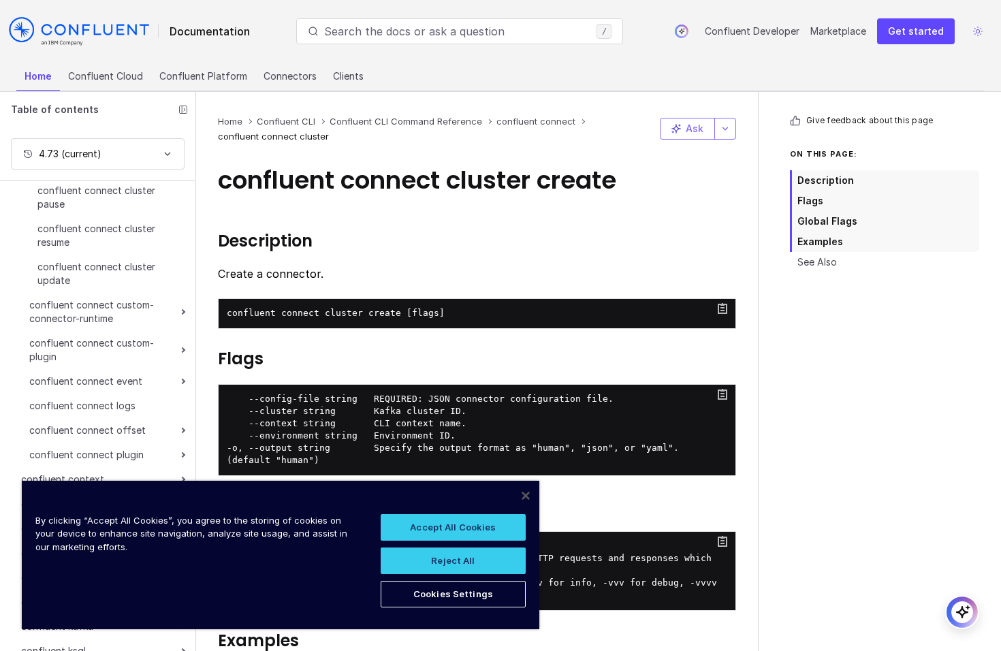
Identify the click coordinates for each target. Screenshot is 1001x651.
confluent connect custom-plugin (91, 349)
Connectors (290, 76)
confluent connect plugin (86, 454)
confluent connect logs (82, 405)
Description (825, 180)
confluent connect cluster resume (96, 235)
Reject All (453, 560)
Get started (916, 31)
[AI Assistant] (681, 31)
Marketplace (838, 31)
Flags (810, 200)
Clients (348, 76)
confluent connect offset (87, 430)
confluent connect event (85, 381)
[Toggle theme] (978, 31)
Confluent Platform (203, 76)
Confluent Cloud (105, 76)
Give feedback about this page (869, 120)
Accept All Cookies (453, 527)
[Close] (526, 496)
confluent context (62, 479)
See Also (817, 262)
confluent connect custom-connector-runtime (91, 311)
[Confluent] (79, 31)
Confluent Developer (752, 31)
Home (38, 76)
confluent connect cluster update (96, 273)
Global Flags (827, 221)
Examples (820, 241)
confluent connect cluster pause (96, 197)
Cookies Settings (453, 593)
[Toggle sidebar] (183, 109)
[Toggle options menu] (725, 128)
